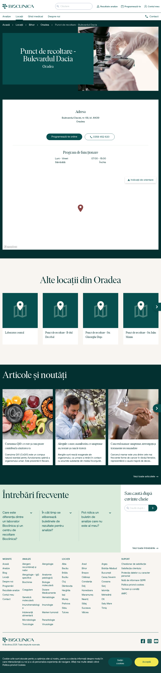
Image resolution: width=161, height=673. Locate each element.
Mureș (65, 599)
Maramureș (87, 595)
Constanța (87, 581)
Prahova (66, 603)
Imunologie (47, 605)
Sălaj (84, 603)
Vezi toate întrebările (143, 548)
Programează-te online (64, 136)
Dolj (83, 586)
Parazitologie (48, 620)
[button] (157, 307)
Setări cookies (120, 662)
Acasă (6, 24)
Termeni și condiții (130, 589)
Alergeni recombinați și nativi (29, 567)
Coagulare (27, 589)
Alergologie (47, 564)
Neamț (85, 599)
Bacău (65, 568)
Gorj (104, 586)
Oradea (45, 24)
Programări (8, 586)
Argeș (104, 564)
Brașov (85, 573)
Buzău (65, 577)
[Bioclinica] (18, 6)
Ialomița (105, 590)
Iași (63, 595)
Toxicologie (27, 624)
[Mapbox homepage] (10, 247)
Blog (5, 573)
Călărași (86, 577)
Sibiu (64, 608)
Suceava (86, 608)
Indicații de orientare (142, 179)
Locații (19, 24)
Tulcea (65, 612)
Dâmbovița (67, 586)
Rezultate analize (11, 590)
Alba (64, 564)
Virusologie (47, 624)
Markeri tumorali (50, 612)
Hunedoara (87, 590)
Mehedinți (106, 595)
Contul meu (8, 595)
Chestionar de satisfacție (133, 564)
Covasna (106, 581)
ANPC (124, 593)
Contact (154, 16)
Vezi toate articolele (144, 476)
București (106, 573)
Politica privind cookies (132, 584)
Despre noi (8, 581)
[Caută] (152, 508)
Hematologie (48, 597)
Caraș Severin (109, 577)
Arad (84, 564)
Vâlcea (85, 612)
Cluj (64, 581)
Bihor (32, 24)
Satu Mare (107, 603)
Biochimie (27, 582)
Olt (103, 599)
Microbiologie (29, 620)
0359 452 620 (101, 136)
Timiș (104, 608)
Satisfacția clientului (131, 568)
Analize (6, 568)
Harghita (66, 590)
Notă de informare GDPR (133, 580)
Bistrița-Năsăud (109, 568)
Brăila (65, 573)
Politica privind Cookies (14, 665)
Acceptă (146, 662)
